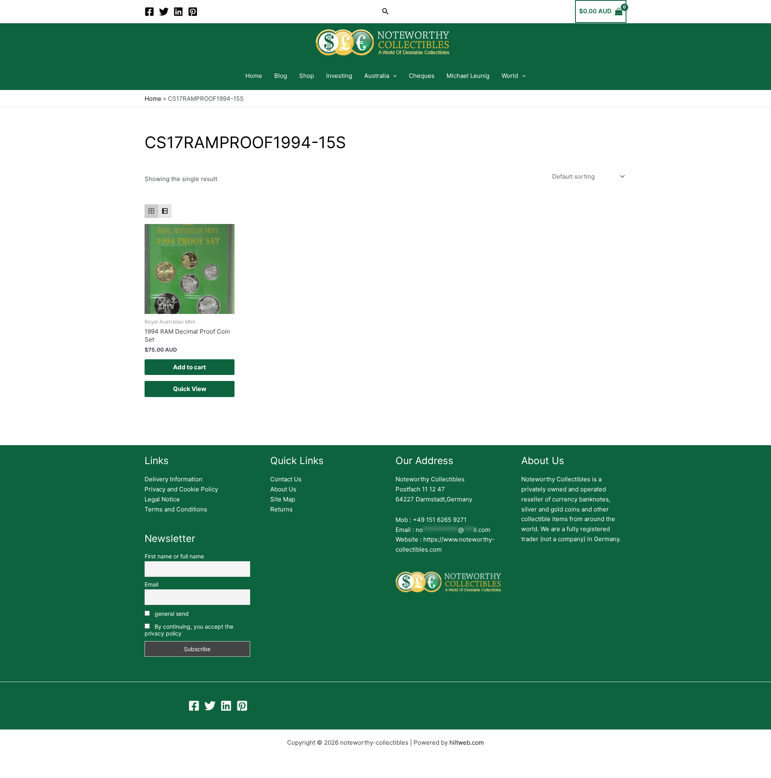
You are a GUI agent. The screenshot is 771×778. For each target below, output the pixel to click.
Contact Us (286, 479)
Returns (281, 509)
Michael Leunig (468, 75)
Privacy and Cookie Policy (181, 489)
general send (171, 613)
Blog (280, 75)
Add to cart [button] (189, 367)
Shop (306, 75)
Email (151, 584)
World (510, 75)
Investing (339, 75)
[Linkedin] (178, 11)
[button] (385, 11)
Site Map (282, 499)
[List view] (165, 211)
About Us (283, 489)
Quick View (189, 389)
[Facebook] (149, 11)
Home (253, 75)
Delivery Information (173, 479)
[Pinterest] (193, 11)
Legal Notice (162, 499)
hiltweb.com (466, 742)
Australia (376, 75)
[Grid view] (151, 211)
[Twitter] (164, 11)
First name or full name (174, 556)
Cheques (421, 75)
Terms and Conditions (176, 509)
